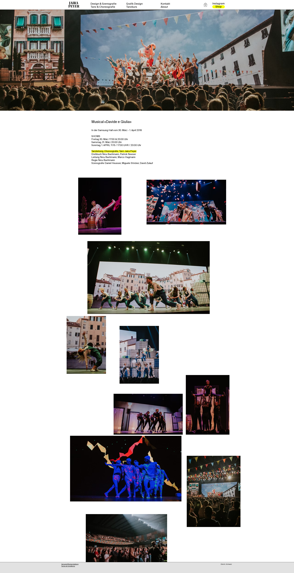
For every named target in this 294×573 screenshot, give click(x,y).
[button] (205, 5)
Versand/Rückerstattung (69, 564)
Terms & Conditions (68, 566)
